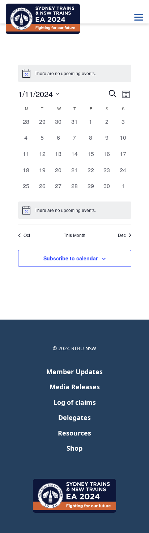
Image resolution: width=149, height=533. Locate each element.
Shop (74, 448)
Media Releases (75, 386)
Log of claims (75, 402)
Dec (122, 235)
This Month (74, 235)
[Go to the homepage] (43, 19)
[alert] (74, 210)
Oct (27, 235)
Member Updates (74, 371)
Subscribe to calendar (70, 258)
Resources (74, 433)
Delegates (74, 417)
